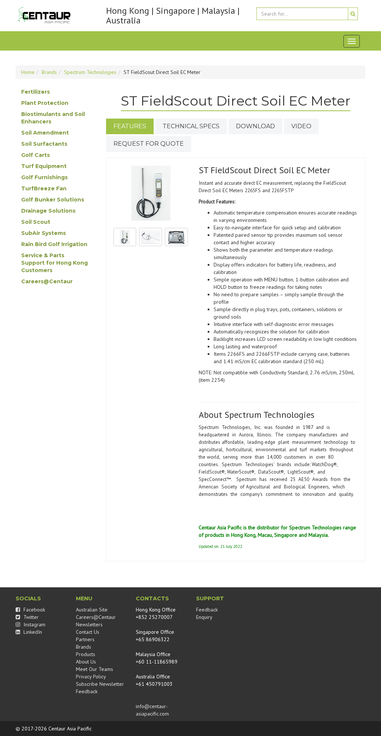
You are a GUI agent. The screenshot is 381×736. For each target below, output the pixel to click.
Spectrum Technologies (90, 72)
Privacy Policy (91, 676)
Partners (85, 639)
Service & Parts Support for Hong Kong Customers (54, 263)
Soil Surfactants (44, 144)
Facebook (33, 609)
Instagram (33, 624)
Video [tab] (301, 126)
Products (85, 654)
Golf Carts (35, 155)
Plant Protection (44, 103)
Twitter (30, 617)
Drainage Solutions (48, 210)
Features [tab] (129, 126)
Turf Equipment (44, 166)
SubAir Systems (43, 233)
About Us (86, 661)
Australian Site (92, 609)
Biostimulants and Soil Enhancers (53, 118)
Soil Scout (35, 222)
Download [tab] (255, 126)
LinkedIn (32, 632)
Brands (49, 72)
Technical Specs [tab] (191, 126)
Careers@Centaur (47, 281)
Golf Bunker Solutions (52, 199)
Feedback (86, 691)
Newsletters (89, 624)
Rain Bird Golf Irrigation (54, 244)
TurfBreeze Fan (44, 188)
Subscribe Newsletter (100, 684)
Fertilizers (35, 91)
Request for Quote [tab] (148, 143)
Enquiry (204, 617)
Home (28, 72)
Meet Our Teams (94, 669)
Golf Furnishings (44, 177)
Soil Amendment (45, 132)
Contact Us (87, 632)
